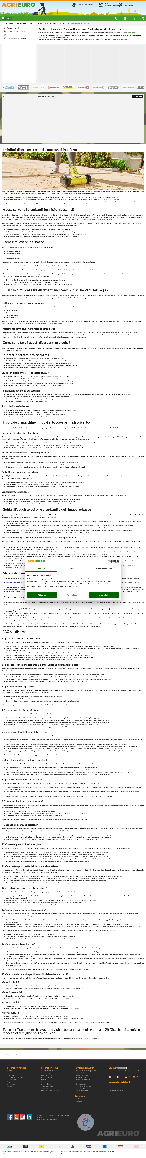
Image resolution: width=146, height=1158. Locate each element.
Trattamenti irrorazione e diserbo (17, 23)
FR (120, 1077)
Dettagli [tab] (73, 568)
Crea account (79, 1101)
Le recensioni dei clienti (119, 1082)
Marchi (9, 1073)
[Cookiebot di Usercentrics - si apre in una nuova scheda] (109, 561)
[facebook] (10, 1122)
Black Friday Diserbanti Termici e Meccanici (15, 1055)
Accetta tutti (103, 595)
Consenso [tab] (41, 568)
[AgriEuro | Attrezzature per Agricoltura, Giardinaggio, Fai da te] (24, 5)
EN (112, 1077)
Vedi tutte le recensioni (116, 1091)
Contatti (9, 1086)
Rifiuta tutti (42, 595)
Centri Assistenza (80, 1077)
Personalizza (72, 595)
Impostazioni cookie (47, 1086)
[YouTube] (16, 1122)
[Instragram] (23, 1122)
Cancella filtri (137, 97)
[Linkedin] (29, 1122)
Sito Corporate (11, 1084)
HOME (40, 23)
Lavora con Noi (12, 1075)
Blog (8, 1082)
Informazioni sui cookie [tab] (105, 568)
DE (128, 1077)
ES (136, 1077)
